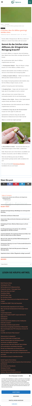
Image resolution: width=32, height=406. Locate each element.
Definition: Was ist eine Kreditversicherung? (11, 372)
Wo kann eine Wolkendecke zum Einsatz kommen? (13, 348)
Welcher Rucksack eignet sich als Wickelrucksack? (12, 340)
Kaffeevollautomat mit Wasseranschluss (10, 287)
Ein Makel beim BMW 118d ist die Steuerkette (11, 303)
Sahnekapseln (4, 318)
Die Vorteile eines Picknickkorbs (8, 366)
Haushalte (3, 28)
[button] (30, 376)
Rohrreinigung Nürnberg (19, 164)
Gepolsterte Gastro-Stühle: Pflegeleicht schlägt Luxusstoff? (15, 253)
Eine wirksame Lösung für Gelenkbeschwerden (12, 356)
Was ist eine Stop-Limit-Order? (8, 291)
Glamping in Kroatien (5, 368)
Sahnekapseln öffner (6, 285)
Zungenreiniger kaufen (6, 312)
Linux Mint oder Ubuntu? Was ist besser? (10, 332)
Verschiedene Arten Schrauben (8, 370)
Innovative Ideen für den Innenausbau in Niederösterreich (14, 350)
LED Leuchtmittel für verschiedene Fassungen (11, 346)
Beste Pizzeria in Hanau (6, 283)
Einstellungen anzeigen (16, 400)
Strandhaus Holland (5, 293)
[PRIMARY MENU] (2, 2)
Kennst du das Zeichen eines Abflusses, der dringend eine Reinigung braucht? (15, 198)
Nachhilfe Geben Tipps (6, 295)
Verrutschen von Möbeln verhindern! (9, 342)
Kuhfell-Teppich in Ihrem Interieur (8, 360)
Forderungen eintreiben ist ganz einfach (10, 324)
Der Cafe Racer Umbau (6, 297)
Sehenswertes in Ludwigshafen (8, 336)
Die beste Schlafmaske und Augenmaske (10, 338)
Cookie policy (14, 403)
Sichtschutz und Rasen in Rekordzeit (10, 215)
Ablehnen (16, 396)
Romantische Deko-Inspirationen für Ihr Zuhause (12, 306)
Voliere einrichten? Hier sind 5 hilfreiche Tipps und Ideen (14, 344)
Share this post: (8, 199)
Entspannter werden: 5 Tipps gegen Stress (11, 289)
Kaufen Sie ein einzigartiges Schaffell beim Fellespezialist (14, 326)
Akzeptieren (16, 392)
